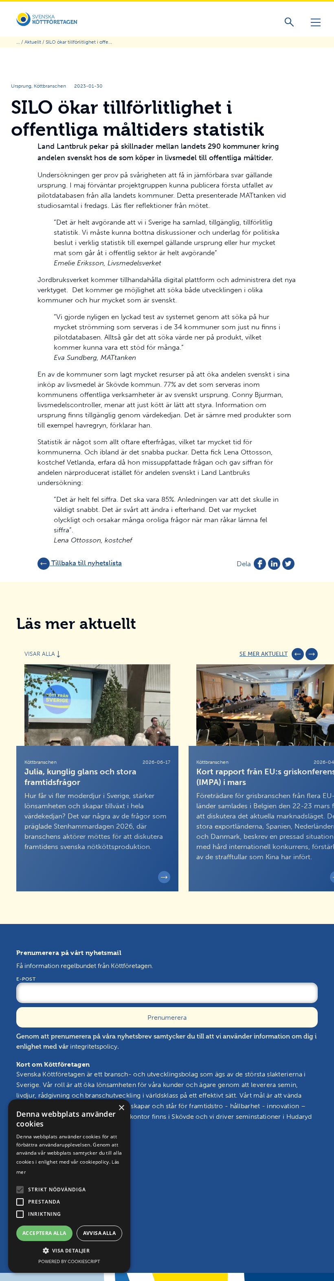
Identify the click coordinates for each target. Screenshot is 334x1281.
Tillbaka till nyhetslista (86, 563)
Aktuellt (32, 42)
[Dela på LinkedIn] (274, 564)
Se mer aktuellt (264, 653)
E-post (25, 979)
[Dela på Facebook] (260, 564)
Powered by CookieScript (69, 1261)
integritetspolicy (93, 1046)
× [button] (121, 1108)
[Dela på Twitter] (288, 564)
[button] (20, 1190)
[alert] (69, 1186)
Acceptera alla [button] (44, 1233)
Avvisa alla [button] (99, 1233)
